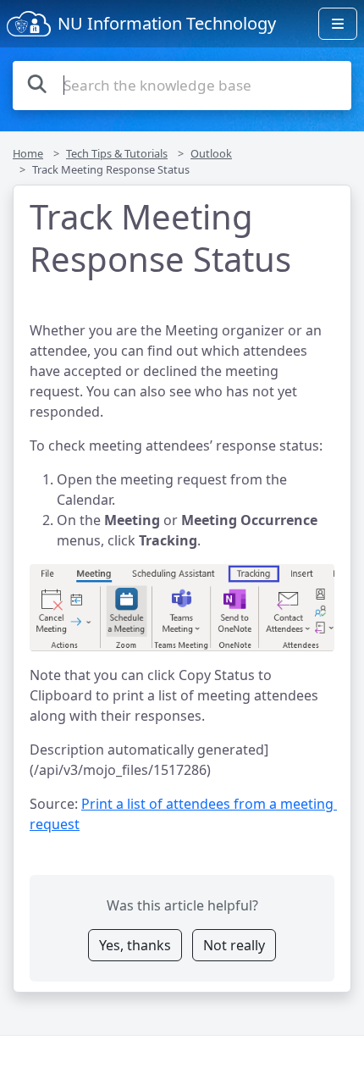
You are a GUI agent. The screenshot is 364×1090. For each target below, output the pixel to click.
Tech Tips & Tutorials (117, 153)
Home (28, 153)
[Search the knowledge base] (37, 83)
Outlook (211, 153)
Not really (234, 945)
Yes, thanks (135, 945)
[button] (182, 607)
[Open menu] (337, 24)
